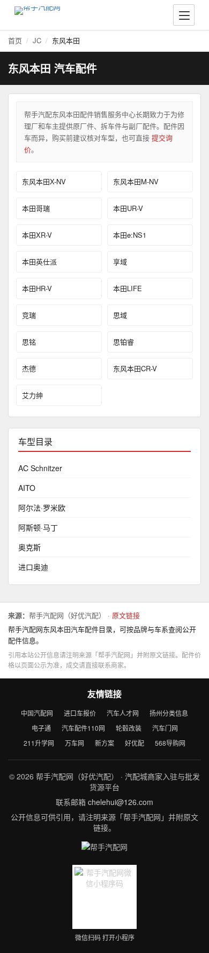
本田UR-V (128, 208)
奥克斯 (29, 547)
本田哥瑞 (36, 208)
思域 (120, 315)
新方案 (104, 742)
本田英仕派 (39, 261)
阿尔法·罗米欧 (41, 507)
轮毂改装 (128, 727)
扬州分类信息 (169, 712)
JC (37, 40)
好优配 (134, 742)
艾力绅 (32, 395)
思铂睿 (123, 342)
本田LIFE (127, 288)
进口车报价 (80, 712)
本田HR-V (37, 288)
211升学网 (39, 742)
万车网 (74, 742)
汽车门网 (165, 727)
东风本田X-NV (44, 181)
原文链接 (126, 615)
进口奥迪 (33, 566)
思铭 (29, 342)
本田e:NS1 (129, 235)
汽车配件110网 (83, 727)
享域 (120, 261)
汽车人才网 (123, 712)
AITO (26, 487)
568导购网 (170, 742)
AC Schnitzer (40, 468)
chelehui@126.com (120, 801)
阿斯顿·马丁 (38, 527)
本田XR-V (37, 235)
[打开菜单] (184, 15)
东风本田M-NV (136, 181)
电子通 (41, 727)
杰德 (29, 368)
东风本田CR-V (135, 368)
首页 (15, 40)
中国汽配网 (37, 712)
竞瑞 (29, 315)
